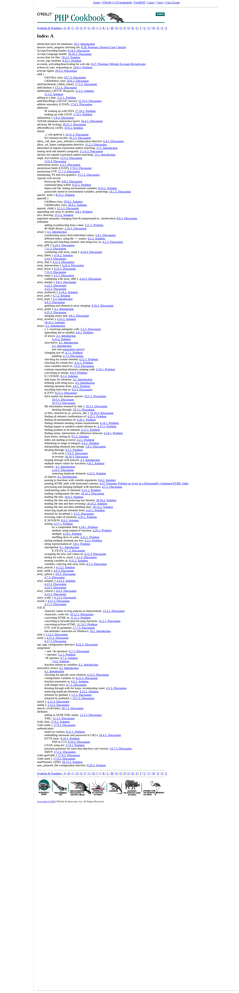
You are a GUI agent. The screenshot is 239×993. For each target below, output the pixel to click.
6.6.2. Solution (107, 480)
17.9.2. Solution (60, 721)
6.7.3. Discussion (79, 651)
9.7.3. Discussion (74, 550)
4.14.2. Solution (63, 255)
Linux (150, 2)
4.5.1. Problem (74, 449)
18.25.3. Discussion (74, 124)
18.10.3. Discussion (76, 456)
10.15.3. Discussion (63, 403)
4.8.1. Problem (83, 211)
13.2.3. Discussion (66, 87)
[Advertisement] (17, 495)
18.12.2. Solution (103, 507)
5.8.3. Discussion (64, 117)
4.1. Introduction (57, 231)
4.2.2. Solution (96, 238)
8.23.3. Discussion (87, 678)
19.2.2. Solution (70, 57)
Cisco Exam (172, 2)
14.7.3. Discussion (121, 748)
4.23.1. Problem (95, 510)
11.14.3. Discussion (91, 151)
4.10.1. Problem (105, 369)
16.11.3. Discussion (77, 134)
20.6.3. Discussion (78, 80)
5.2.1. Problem (66, 654)
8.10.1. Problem (70, 738)
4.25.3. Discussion (55, 288)
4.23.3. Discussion (65, 268)
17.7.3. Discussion (69, 171)
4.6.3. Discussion (54, 302)
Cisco (159, 2)
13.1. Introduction (106, 147)
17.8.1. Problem (82, 114)
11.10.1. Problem (87, 624)
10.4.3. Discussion (92, 121)
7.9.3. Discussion (84, 366)
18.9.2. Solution (73, 496)
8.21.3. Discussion (66, 392)
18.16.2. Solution (106, 500)
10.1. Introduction (84, 43)
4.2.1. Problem (85, 439)
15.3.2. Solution (63, 215)
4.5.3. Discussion (64, 275)
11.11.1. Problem (81, 617)
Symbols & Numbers (49, 28)
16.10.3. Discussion (79, 54)
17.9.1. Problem (75, 745)
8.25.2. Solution (65, 194)
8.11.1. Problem (75, 731)
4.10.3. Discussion (102, 305)
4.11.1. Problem (83, 362)
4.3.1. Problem (93, 540)
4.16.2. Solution (66, 319)
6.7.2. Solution (69, 658)
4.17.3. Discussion (55, 604)
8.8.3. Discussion (72, 181)
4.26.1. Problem (86, 419)
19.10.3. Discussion (101, 413)
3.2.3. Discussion (83, 513)
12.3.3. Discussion (68, 208)
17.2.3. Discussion (65, 751)
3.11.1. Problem (66, 97)
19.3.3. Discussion (96, 406)
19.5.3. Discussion (83, 698)
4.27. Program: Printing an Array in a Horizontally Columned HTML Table (144, 483)
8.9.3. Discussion (127, 218)
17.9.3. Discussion (64, 725)
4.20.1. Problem (102, 530)
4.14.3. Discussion (55, 258)
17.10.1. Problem (85, 111)
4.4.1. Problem (90, 443)
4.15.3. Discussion (58, 600)
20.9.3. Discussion (66, 70)
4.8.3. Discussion (66, 282)
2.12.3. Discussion (57, 634)
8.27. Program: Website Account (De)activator (118, 64)
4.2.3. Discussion (113, 241)
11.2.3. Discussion (96, 144)
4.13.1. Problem (90, 429)
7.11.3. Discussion (55, 248)
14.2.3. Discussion (120, 191)
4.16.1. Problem (87, 517)
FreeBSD (139, 2)
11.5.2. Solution (53, 94)
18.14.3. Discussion (92, 493)
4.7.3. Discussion (73, 356)
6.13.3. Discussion (65, 597)
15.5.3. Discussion (71, 158)
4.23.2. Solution (96, 473)
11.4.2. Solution (84, 90)
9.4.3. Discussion (82, 389)
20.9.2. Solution (73, 201)
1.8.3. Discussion (95, 446)
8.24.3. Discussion (87, 644)
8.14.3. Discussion (79, 50)
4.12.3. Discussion (63, 262)
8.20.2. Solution (96, 765)
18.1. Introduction (100, 631)
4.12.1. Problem (88, 359)
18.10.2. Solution (54, 322)
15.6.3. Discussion (55, 161)
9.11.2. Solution (78, 560)
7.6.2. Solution (60, 661)
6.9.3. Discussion (77, 453)
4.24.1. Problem (113, 433)
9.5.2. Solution (80, 436)
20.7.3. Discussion (75, 77)
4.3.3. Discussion (70, 164)
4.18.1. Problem (88, 527)
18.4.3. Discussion (110, 735)
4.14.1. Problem (109, 423)
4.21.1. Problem (91, 490)
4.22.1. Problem (89, 537)
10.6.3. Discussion (63, 399)
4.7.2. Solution (61, 295)
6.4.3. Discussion (113, 141)
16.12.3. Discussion (81, 614)
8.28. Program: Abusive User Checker (103, 47)
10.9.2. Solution (73, 127)
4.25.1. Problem (96, 416)
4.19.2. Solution (68, 292)
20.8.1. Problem (82, 67)
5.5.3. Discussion (90, 329)
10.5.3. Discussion (95, 396)
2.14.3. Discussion (75, 228)
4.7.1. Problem (74, 352)
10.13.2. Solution (72, 762)
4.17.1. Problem (63, 523)
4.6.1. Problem (81, 386)
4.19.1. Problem (72, 533)
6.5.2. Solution (80, 681)
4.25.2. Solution (61, 339)
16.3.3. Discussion (80, 137)
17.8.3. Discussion (81, 104)
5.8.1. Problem (81, 543)
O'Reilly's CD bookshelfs (117, 2)
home (96, 2)
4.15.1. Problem (106, 426)
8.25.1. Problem (71, 60)
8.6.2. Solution (70, 520)
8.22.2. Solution (107, 188)
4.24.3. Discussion (64, 245)
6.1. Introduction (88, 664)
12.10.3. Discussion (90, 101)
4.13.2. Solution (65, 567)
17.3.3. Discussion (86, 84)
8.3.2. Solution (69, 376)
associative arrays (73, 349)
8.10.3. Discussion (79, 741)
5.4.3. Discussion (105, 235)
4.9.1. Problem (78, 372)
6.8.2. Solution (95, 463)
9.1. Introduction (69, 547)
